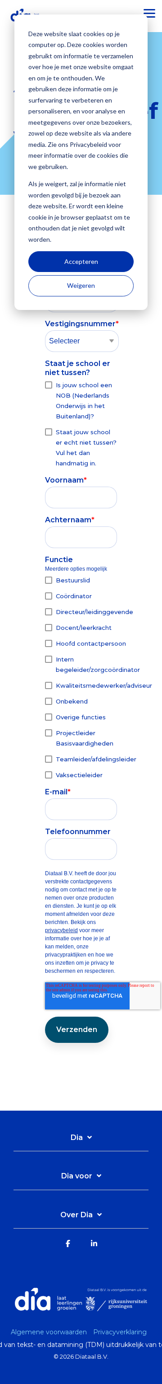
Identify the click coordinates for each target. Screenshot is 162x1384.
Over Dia (76, 1214)
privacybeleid (61, 930)
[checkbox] (81, 424)
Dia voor (76, 1176)
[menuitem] (51, 1332)
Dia (77, 1137)
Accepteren (81, 261)
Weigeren (81, 285)
